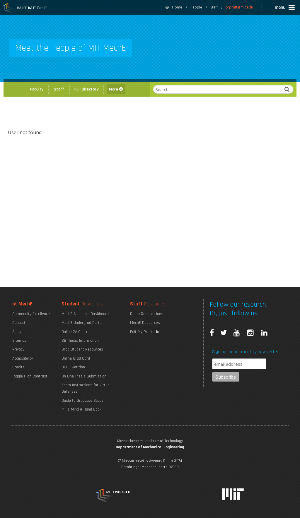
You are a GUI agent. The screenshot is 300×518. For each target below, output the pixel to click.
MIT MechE (25, 9)
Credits (18, 367)
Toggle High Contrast (29, 376)
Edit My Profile (143, 331)
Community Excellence (31, 314)
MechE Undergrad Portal (82, 322)
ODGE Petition (73, 367)
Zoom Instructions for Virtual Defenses (86, 388)
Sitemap (19, 340)
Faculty (37, 89)
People (196, 7)
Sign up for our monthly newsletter (245, 352)
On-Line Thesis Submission (84, 376)
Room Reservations (146, 314)
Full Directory (86, 89)
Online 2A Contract (77, 331)
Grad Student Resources (82, 349)
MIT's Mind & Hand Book (81, 409)
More (114, 89)
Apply (16, 331)
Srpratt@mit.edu (239, 7)
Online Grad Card (76, 358)
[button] (285, 8)
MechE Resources (145, 322)
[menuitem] (174, 7)
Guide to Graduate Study (82, 400)
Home (177, 7)
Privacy (18, 349)
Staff (214, 7)
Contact (18, 322)
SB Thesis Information (80, 340)
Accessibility (22, 358)
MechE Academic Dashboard (85, 314)
